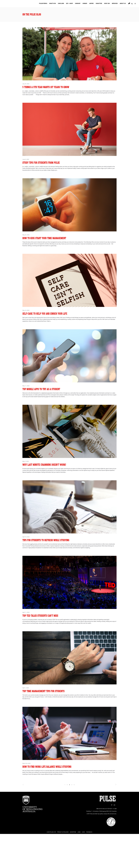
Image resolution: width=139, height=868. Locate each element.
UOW (83, 832)
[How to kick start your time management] (69, 204)
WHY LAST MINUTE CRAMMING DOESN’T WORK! (44, 464)
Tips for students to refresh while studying (45, 540)
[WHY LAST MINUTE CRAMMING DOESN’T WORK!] (69, 431)
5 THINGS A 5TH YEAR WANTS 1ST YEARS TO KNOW (45, 87)
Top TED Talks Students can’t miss (40, 615)
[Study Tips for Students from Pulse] (69, 129)
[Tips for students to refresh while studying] (69, 506)
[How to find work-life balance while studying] (69, 733)
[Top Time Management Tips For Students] (69, 657)
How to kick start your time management (44, 238)
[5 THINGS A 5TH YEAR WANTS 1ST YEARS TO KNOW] (69, 53)
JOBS (79, 832)
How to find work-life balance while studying (46, 766)
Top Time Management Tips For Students (43, 691)
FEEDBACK (89, 832)
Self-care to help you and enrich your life (44, 313)
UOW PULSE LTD (51, 832)
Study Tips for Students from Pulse (41, 162)
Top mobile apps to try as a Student (41, 389)
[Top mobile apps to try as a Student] (69, 355)
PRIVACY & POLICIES (62, 832)
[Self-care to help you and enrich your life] (69, 280)
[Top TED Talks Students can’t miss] (69, 582)
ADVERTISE (73, 832)
